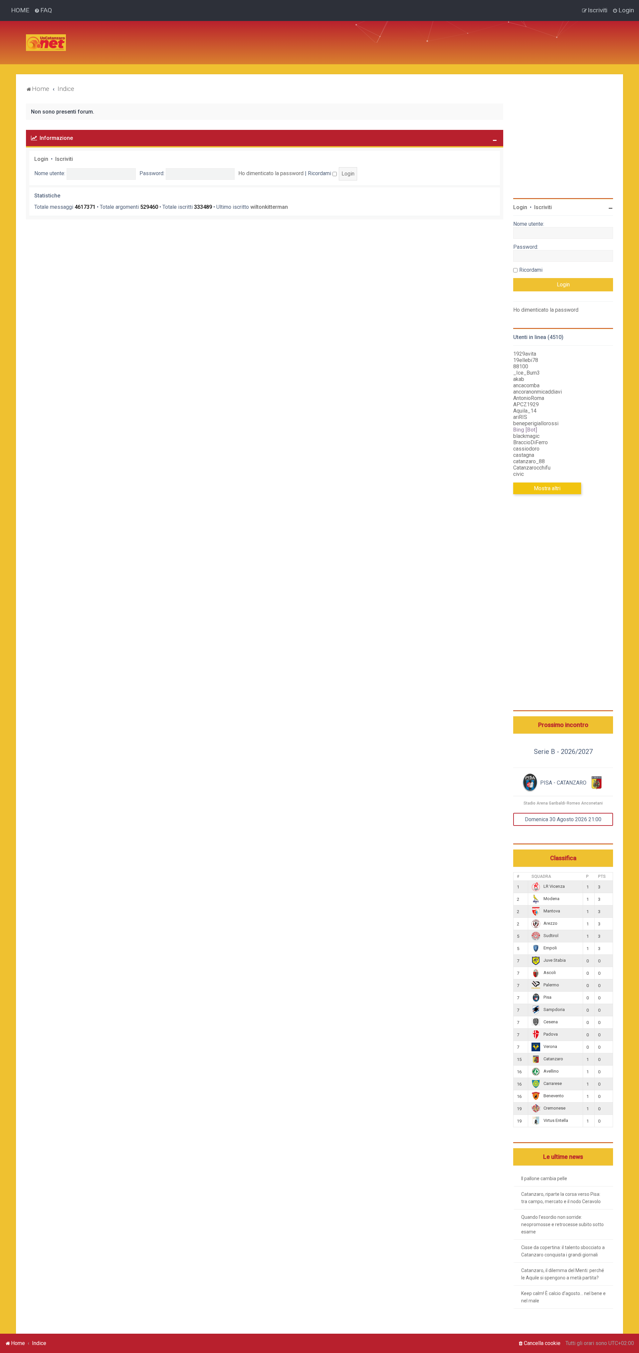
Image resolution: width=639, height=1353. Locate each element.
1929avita (524, 354)
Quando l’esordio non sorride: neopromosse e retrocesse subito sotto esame (562, 1224)
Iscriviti (64, 159)
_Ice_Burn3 (526, 373)
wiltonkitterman (269, 207)
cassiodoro (526, 449)
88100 (520, 366)
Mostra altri (547, 488)
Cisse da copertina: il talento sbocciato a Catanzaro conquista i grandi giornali (563, 1251)
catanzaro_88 (529, 461)
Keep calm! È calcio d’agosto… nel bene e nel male (563, 1297)
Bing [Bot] (525, 430)
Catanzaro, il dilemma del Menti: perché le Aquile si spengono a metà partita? (562, 1274)
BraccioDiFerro (530, 442)
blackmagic (526, 436)
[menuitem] (43, 10)
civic (518, 474)
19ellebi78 (525, 360)
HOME (20, 10)
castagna (523, 455)
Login (41, 159)
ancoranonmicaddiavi (537, 392)
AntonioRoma (528, 398)
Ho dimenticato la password (271, 173)
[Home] (46, 42)
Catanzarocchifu (531, 468)
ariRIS (520, 417)
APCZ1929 (526, 404)
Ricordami (320, 173)
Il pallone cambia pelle (544, 1178)
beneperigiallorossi (535, 423)
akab (518, 379)
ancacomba (526, 385)
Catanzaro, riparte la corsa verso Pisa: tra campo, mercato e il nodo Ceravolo (561, 1197)
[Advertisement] (192, 36)
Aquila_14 (524, 411)
